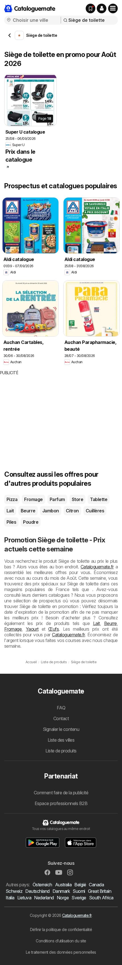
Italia (10, 897)
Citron (72, 510)
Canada (96, 884)
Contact (61, 718)
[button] (101, 8)
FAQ (61, 708)
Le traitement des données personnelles (61, 952)
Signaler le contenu (61, 729)
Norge (63, 897)
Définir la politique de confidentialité (61, 929)
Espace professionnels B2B (61, 803)
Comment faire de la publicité (61, 792)
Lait (10, 510)
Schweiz (14, 891)
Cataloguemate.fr (97, 567)
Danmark (61, 891)
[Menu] (113, 8)
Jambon (50, 510)
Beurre (28, 510)
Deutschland (37, 891)
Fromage (33, 499)
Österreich (42, 884)
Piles (11, 522)
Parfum (57, 499)
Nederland (44, 897)
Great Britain (99, 891)
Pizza (12, 499)
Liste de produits (60, 751)
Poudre (30, 522)
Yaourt (32, 629)
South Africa (101, 897)
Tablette (98, 499)
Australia (63, 884)
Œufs (53, 629)
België (80, 884)
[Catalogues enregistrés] (90, 8)
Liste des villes (61, 740)
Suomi (79, 891)
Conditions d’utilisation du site (61, 940)
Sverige (78, 897)
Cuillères (95, 510)
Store (77, 499)
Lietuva (24, 897)
